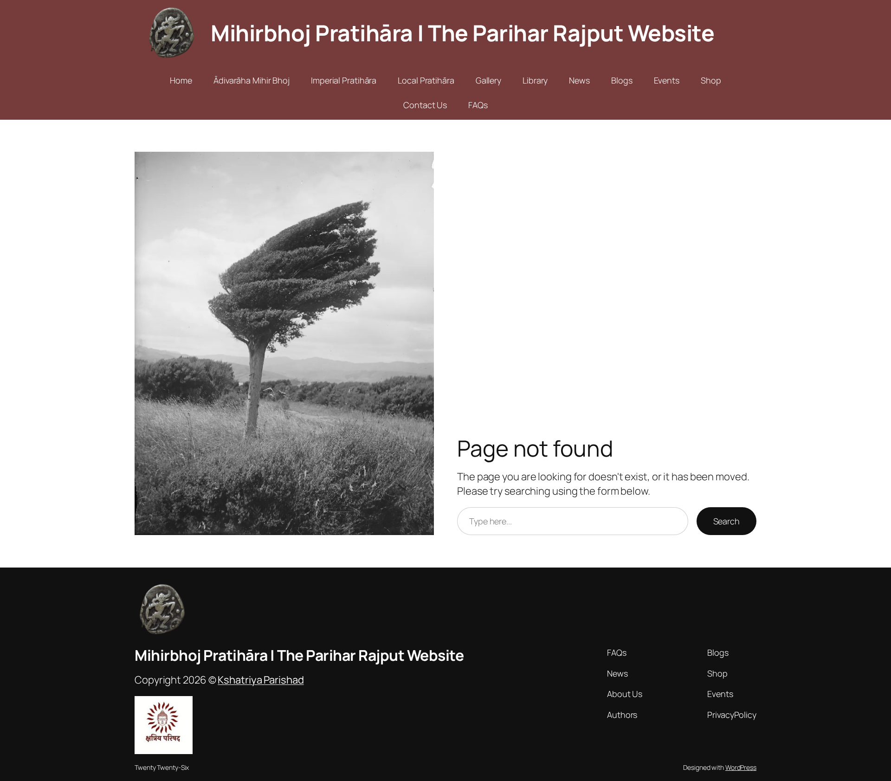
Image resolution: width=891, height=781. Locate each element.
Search (726, 521)
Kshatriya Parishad (260, 680)
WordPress (740, 767)
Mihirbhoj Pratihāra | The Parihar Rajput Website (462, 33)
